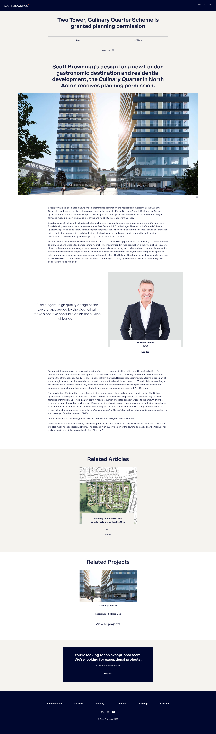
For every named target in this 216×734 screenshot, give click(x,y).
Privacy (100, 703)
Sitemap (142, 703)
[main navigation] (199, 5)
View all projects (108, 624)
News (77, 40)
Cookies (121, 703)
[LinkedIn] (108, 712)
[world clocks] (210, 5)
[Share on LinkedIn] (113, 50)
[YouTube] (113, 712)
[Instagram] (102, 712)
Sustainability (54, 703)
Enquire (108, 673)
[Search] (204, 5)
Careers (78, 703)
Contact (164, 703)
